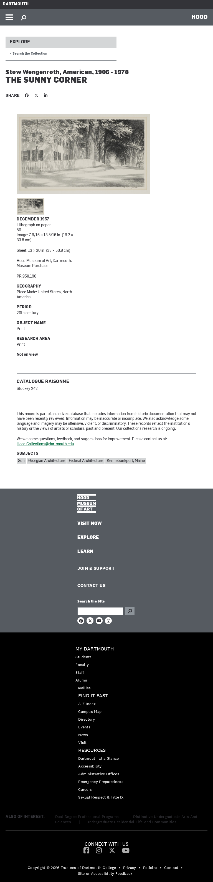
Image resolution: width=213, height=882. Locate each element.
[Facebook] (86, 850)
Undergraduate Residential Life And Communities (131, 821)
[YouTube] (126, 850)
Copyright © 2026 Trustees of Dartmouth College (72, 867)
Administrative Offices (98, 773)
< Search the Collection (28, 53)
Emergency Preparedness (100, 781)
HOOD (199, 16)
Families (83, 687)
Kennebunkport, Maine (126, 461)
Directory (86, 719)
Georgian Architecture (46, 461)
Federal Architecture (86, 461)
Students (83, 656)
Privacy (129, 867)
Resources (92, 750)
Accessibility (90, 766)
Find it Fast (93, 695)
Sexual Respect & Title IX (101, 797)
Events (84, 727)
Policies (150, 867)
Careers (85, 789)
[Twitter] (112, 850)
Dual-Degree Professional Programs (87, 816)
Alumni (81, 680)
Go (130, 611)
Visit (82, 742)
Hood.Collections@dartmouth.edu (45, 444)
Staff (79, 672)
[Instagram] (99, 850)
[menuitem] (106, 668)
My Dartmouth (94, 649)
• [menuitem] (119, 867)
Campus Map (90, 711)
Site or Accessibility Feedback (105, 873)
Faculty (82, 664)
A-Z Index (87, 703)
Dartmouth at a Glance (98, 758)
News (83, 734)
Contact (171, 867)
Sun (21, 461)
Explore (20, 42)
